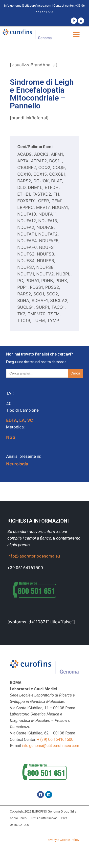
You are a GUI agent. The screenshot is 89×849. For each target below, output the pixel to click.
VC (30, 420)
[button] (76, 34)
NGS (10, 437)
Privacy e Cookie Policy (63, 840)
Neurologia (17, 463)
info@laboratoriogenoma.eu (33, 556)
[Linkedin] (81, 20)
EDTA (11, 420)
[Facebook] (74, 20)
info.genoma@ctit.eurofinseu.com (27, 5)
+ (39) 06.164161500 (55, 739)
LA (22, 420)
